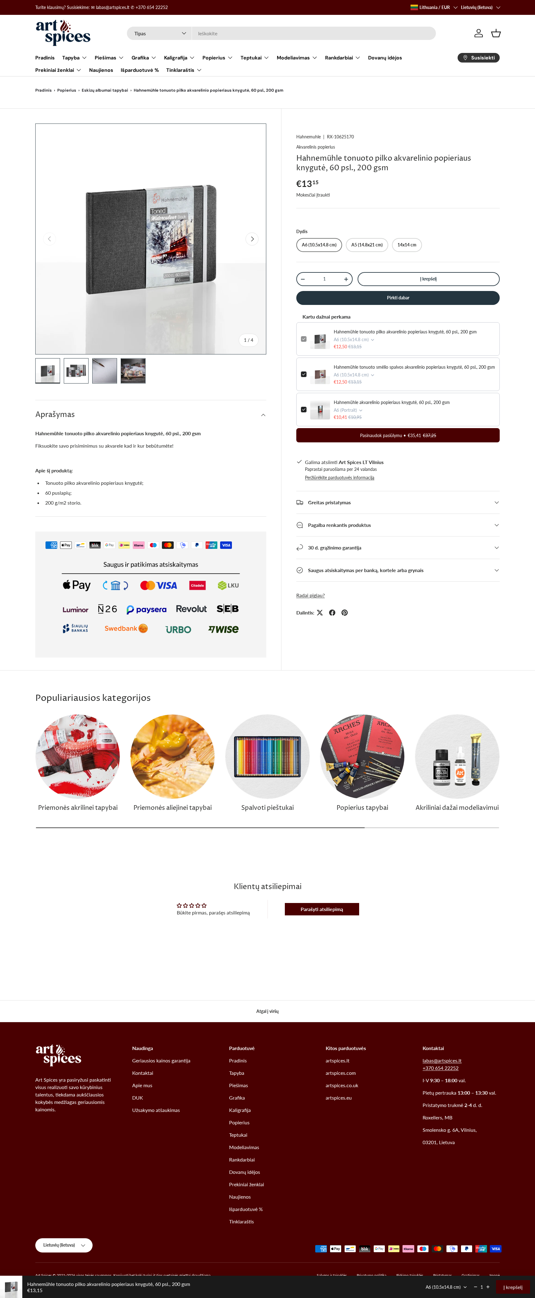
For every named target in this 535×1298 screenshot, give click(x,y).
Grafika (140, 57)
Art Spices (43, 1275)
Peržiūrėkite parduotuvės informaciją (339, 477)
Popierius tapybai (362, 808)
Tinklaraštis (180, 70)
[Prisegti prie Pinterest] (344, 612)
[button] (496, 33)
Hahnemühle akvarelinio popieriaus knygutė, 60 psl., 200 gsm (392, 402)
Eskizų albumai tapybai (105, 90)
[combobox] (281, 33)
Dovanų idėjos (385, 57)
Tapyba (71, 57)
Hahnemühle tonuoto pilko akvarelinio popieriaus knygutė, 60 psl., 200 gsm (405, 331)
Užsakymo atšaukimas (156, 1110)
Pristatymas (442, 1275)
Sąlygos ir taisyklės (332, 1275)
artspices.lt (338, 1060)
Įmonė (494, 1275)
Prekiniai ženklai (54, 70)
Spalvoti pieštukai (267, 808)
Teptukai (251, 57)
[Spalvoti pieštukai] (267, 756)
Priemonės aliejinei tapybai (172, 808)
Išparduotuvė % (140, 70)
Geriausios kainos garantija (161, 1060)
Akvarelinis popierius (315, 147)
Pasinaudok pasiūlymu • (398, 435)
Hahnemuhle (308, 136)
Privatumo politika (371, 1275)
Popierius (213, 57)
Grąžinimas (471, 1275)
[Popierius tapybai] (362, 756)
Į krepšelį (428, 278)
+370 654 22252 (441, 1068)
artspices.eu (339, 1097)
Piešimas (105, 57)
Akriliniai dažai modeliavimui (457, 808)
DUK (137, 1097)
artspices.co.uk (342, 1085)
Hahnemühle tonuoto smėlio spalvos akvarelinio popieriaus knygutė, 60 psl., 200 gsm (414, 367)
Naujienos (101, 70)
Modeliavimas (293, 57)
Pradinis (45, 57)
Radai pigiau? (310, 595)
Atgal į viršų (267, 1011)
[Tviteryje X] (320, 612)
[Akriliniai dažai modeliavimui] (457, 756)
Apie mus (142, 1085)
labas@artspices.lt (442, 1060)
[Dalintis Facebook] (332, 612)
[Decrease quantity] (475, 1287)
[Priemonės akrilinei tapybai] (78, 756)
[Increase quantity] (488, 1287)
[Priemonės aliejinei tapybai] (172, 756)
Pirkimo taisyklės (409, 1275)
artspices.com (341, 1073)
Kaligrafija (175, 57)
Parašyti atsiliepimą (322, 909)
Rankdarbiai (339, 57)
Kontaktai (142, 1073)
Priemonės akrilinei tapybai (78, 808)
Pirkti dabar (398, 297)
